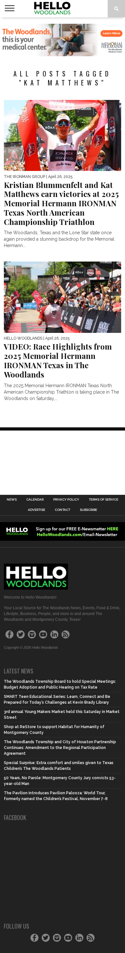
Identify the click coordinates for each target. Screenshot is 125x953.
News (12, 499)
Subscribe (88, 510)
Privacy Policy (66, 499)
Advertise (36, 510)
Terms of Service (103, 499)
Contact (62, 510)
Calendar (35, 499)
